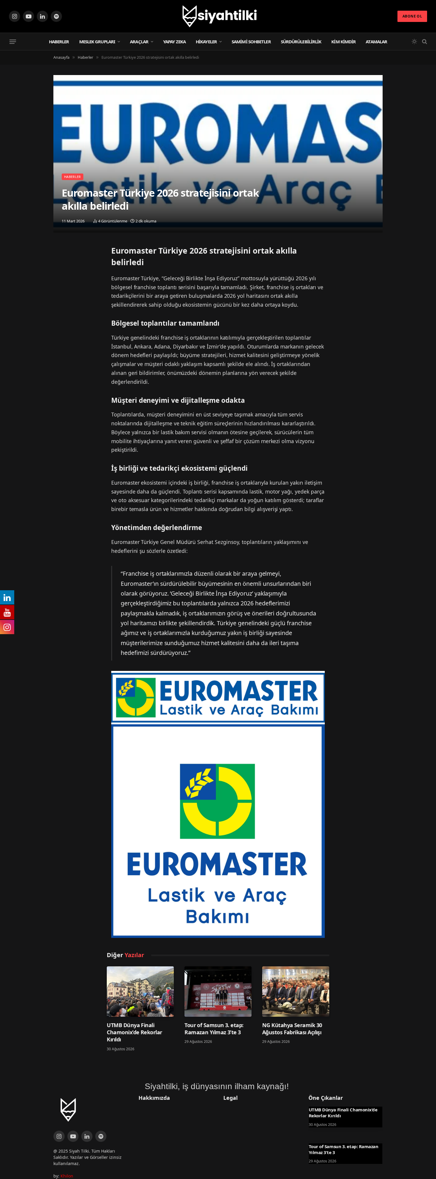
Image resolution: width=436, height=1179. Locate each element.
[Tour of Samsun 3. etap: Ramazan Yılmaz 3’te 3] (218, 991)
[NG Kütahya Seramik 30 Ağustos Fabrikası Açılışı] (295, 991)
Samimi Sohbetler (251, 41)
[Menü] (12, 41)
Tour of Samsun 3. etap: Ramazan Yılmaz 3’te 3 (214, 1029)
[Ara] (424, 41)
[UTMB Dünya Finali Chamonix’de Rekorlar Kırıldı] (140, 991)
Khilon (67, 1176)
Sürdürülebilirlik (301, 41)
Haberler (59, 41)
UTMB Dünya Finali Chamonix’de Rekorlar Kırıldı (134, 1032)
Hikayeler (206, 41)
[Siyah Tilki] (218, 16)
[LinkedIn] (59, 267)
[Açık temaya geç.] (414, 41)
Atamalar (376, 41)
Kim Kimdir (343, 41)
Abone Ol (412, 16)
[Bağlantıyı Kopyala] (59, 283)
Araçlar (139, 41)
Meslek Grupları (97, 41)
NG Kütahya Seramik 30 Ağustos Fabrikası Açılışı (292, 1029)
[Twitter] (59, 252)
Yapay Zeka (174, 41)
